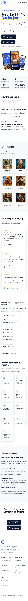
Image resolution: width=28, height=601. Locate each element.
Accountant (9, 339)
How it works (4, 585)
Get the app (22, 2)
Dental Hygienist (10, 326)
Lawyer (8, 336)
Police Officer (9, 346)
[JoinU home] (3, 2)
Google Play (4, 583)
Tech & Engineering (20, 565)
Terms (7, 598)
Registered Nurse (10, 319)
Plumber (8, 332)
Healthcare (18, 560)
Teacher (8, 343)
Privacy (3, 598)
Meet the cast (4, 588)
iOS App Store (4, 580)
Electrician (8, 329)
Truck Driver (9, 322)
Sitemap (12, 598)
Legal (16, 570)
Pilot (7, 350)
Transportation (19, 567)
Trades (17, 563)
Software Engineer (10, 315)
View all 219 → (18, 572)
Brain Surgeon (9, 353)
